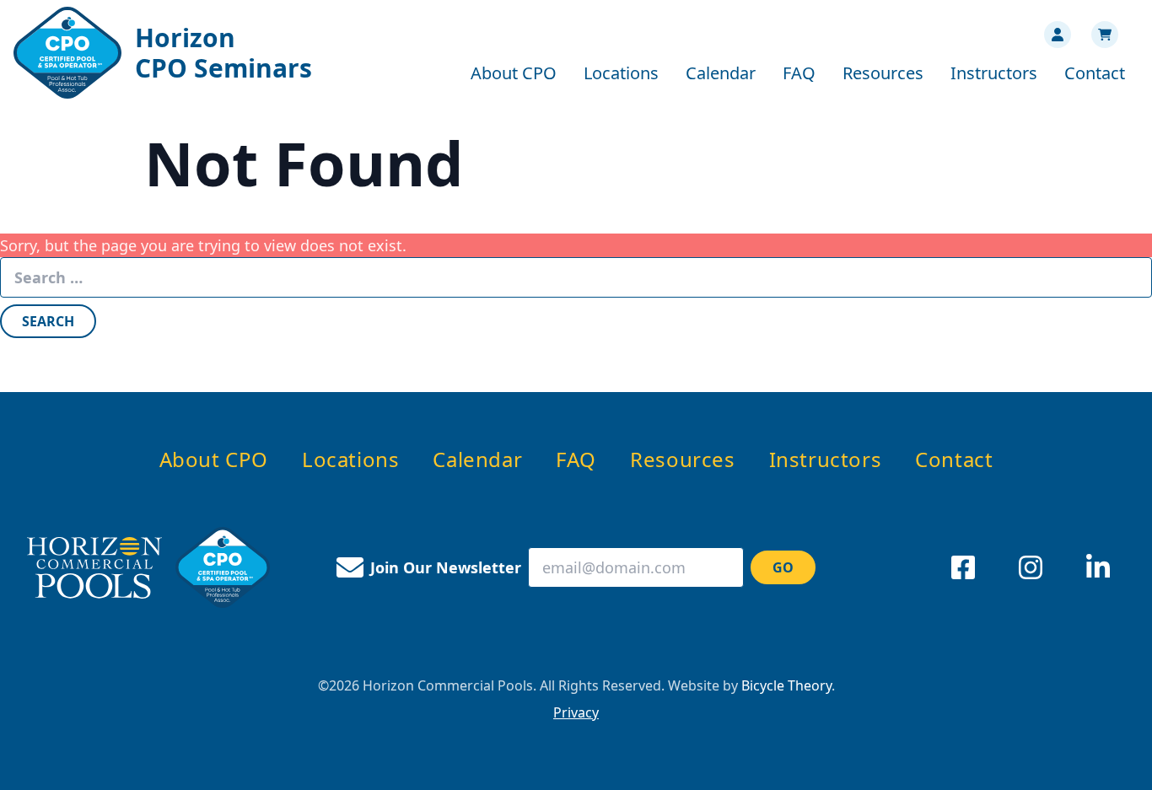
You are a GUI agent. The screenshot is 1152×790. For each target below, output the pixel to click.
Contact (1094, 73)
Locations (621, 73)
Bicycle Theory (786, 685)
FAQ (799, 73)
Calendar (721, 73)
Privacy (576, 712)
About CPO (514, 73)
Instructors (993, 73)
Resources (882, 73)
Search (48, 321)
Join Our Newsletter (445, 567)
